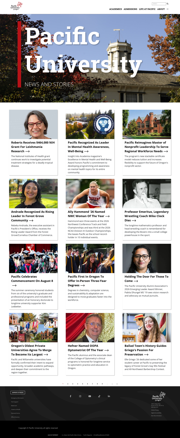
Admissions (130, 9)
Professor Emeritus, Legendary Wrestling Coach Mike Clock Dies (147, 216)
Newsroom (14, 405)
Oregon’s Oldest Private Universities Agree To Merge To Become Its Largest (31, 350)
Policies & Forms (15, 413)
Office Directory (15, 417)
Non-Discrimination (156, 416)
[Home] (17, 6)
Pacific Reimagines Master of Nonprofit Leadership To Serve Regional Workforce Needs (146, 146)
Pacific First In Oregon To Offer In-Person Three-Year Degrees (87, 280)
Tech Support (14, 402)
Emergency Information (17, 398)
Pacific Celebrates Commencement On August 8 (32, 278)
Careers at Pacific (15, 409)
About (161, 9)
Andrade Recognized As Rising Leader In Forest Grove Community (32, 216)
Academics (115, 9)
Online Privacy (155, 410)
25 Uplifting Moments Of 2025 (101, 435)
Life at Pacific (147, 9)
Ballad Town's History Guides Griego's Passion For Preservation (145, 350)
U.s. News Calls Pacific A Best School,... (72, 435)
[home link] (159, 396)
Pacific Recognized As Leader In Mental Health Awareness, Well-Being (88, 146)
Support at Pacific (17, 392)
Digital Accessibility (156, 413)
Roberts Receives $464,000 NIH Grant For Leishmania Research (33, 146)
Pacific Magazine (87, 435)
